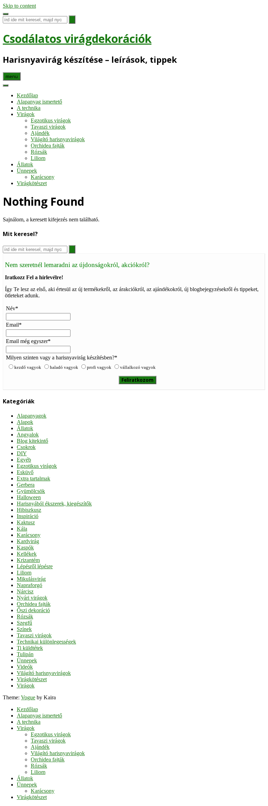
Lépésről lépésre (35, 566)
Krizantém (28, 560)
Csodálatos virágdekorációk (77, 38)
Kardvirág (28, 541)
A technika (28, 108)
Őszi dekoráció (33, 610)
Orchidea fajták (48, 146)
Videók (25, 667)
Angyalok (28, 435)
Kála (22, 529)
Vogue (28, 697)
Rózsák (39, 152)
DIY (22, 453)
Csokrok (26, 447)
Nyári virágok (32, 598)
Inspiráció (27, 516)
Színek (24, 629)
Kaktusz (26, 522)
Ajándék (40, 133)
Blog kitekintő (32, 441)
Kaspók (25, 547)
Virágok (26, 114)
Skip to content (19, 6)
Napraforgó (29, 585)
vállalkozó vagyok (138, 367)
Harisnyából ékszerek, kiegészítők (54, 504)
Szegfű (24, 623)
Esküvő (25, 472)
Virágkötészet (32, 183)
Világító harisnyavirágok (58, 139)
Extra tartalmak (33, 478)
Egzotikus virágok (51, 120)
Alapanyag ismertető (39, 102)
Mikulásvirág (31, 579)
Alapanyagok (31, 416)
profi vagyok (99, 367)
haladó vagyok (64, 367)
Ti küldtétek (30, 648)
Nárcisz (25, 591)
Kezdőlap (27, 95)
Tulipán (25, 654)
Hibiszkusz (29, 510)
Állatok (25, 164)
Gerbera (26, 485)
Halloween (29, 497)
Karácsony (42, 177)
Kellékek (27, 554)
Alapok (25, 422)
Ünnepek (27, 171)
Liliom (38, 158)
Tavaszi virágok (48, 127)
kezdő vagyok (27, 367)
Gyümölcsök (31, 491)
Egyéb (24, 460)
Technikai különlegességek (46, 642)
